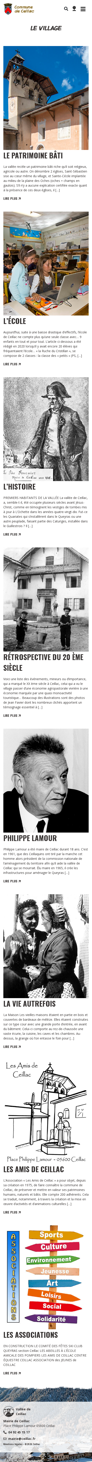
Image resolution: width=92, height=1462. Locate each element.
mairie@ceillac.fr (22, 1439)
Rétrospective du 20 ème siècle (43, 662)
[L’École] (46, 264)
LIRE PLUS (10, 198)
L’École (14, 321)
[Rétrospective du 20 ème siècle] (46, 599)
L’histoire (19, 486)
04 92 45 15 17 (19, 1432)
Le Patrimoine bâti (33, 155)
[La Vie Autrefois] (46, 946)
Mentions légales (13, 1444)
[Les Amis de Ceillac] (46, 1112)
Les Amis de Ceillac (33, 1169)
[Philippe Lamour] (46, 781)
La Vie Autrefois (29, 1003)
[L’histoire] (46, 429)
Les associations (30, 1334)
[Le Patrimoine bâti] (46, 98)
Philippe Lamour (30, 838)
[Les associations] (46, 1277)
